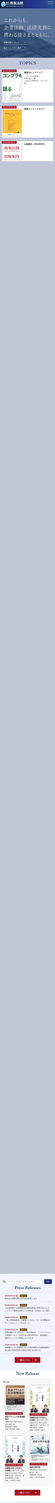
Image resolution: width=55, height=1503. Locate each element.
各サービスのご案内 (13, 48)
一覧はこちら (24, 1360)
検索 (48, 1281)
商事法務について (12, 42)
